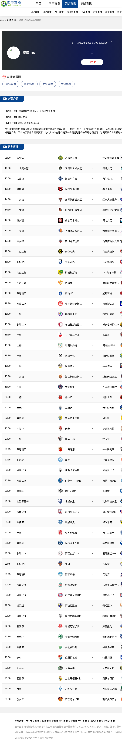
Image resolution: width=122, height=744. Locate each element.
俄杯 (19, 688)
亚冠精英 (21, 293)
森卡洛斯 (107, 189)
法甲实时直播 (108, 721)
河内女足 (107, 220)
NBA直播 (34, 12)
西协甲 (20, 678)
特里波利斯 (108, 407)
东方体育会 (108, 262)
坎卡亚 (106, 439)
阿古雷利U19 (109, 512)
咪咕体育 (29, 84)
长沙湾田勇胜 (109, 387)
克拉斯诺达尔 (109, 688)
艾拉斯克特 (108, 668)
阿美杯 (20, 428)
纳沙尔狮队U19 (73, 616)
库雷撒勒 (107, 626)
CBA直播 (47, 12)
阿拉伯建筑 (71, 605)
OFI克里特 (70, 491)
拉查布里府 (108, 460)
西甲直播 (54, 3)
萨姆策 (68, 282)
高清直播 (11, 84)
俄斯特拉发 (71, 657)
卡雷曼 (106, 335)
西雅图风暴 (71, 158)
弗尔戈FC (107, 178)
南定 (67, 460)
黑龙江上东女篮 (110, 210)
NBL (19, 387)
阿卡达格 (70, 574)
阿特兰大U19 (109, 480)
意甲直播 (97, 12)
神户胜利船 (108, 449)
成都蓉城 (107, 293)
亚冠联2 (21, 262)
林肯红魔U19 (109, 616)
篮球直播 (86, 3)
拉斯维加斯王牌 (110, 158)
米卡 (67, 428)
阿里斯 (106, 418)
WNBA (20, 158)
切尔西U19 (108, 595)
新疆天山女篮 (109, 376)
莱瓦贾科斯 (71, 647)
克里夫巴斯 (108, 251)
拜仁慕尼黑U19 (73, 595)
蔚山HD (69, 293)
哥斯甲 (20, 189)
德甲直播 (109, 12)
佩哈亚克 (107, 605)
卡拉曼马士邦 (72, 335)
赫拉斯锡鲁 (108, 543)
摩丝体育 (70, 366)
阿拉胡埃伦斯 (72, 189)
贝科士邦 (107, 397)
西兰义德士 (108, 532)
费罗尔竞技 (108, 678)
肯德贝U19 (108, 470)
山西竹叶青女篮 (73, 210)
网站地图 (49, 738)
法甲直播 (53, 721)
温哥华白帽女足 (73, 168)
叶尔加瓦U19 (72, 512)
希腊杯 (20, 407)
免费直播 (48, 84)
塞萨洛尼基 (108, 647)
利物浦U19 (71, 585)
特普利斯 (107, 657)
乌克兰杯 (21, 251)
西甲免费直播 (32, 721)
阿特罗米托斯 (72, 543)
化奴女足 (70, 501)
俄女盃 (20, 699)
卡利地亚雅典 (109, 636)
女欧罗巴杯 (23, 501)
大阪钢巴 (70, 262)
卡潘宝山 (70, 668)
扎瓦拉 (106, 564)
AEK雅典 (107, 522)
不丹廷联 (21, 282)
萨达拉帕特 (108, 428)
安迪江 (106, 574)
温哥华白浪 (71, 178)
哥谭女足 (107, 168)
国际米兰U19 (109, 553)
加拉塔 (68, 397)
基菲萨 (68, 407)
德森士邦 (70, 355)
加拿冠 (20, 178)
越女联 (20, 220)
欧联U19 (21, 303)
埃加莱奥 (70, 522)
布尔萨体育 (108, 314)
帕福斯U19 (108, 303)
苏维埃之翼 (71, 688)
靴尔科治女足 (109, 501)
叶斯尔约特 (71, 345)
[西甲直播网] (11, 7)
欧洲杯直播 (72, 12)
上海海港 (70, 449)
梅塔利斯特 (71, 272)
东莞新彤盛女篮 (73, 199)
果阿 (67, 564)
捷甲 (19, 657)
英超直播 (85, 12)
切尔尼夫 (70, 251)
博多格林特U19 (110, 324)
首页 (38, 3)
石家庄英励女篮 (110, 241)
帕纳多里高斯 (72, 418)
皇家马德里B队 (73, 678)
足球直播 (70, 3)
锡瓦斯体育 (71, 532)
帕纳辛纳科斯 (72, 636)
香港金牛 (70, 387)
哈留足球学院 (72, 626)
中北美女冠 (23, 168)
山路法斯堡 (108, 355)
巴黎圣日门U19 (73, 480)
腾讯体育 (66, 84)
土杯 (19, 314)
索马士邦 (70, 439)
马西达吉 (107, 366)
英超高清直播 (94, 721)
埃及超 (20, 605)
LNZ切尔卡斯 (109, 272)
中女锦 (20, 199)
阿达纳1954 (108, 345)
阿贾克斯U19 (72, 553)
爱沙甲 (20, 626)
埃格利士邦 (71, 314)
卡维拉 (106, 491)
